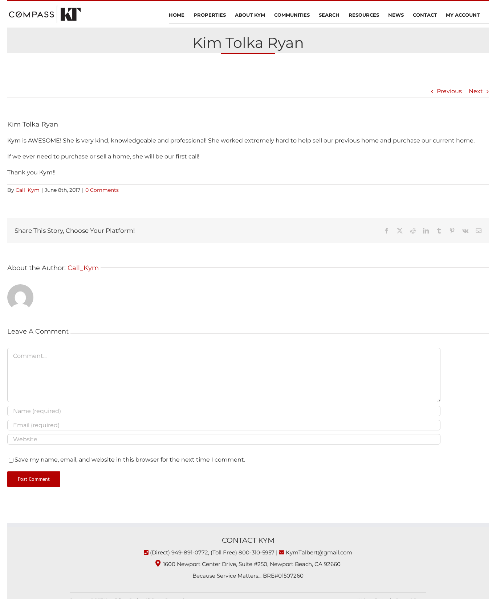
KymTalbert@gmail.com (319, 552)
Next (476, 91)
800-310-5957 (257, 552)
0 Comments (102, 190)
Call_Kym (28, 190)
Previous (449, 91)
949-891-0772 (189, 552)
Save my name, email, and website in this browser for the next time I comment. (130, 459)
